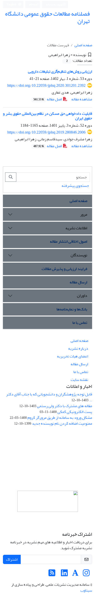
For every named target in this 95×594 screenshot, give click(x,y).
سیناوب (86, 590)
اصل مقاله (48, 99)
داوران (82, 295)
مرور (83, 214)
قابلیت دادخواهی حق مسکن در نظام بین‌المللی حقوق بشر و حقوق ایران (47, 116)
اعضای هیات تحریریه (72, 356)
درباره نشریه (78, 348)
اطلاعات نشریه (76, 228)
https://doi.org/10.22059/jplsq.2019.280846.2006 (46, 132)
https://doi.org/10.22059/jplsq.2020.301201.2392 (46, 85)
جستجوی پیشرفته (75, 185)
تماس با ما (79, 322)
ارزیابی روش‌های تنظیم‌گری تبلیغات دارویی (60, 71)
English (12, 4)
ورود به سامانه (54, 4)
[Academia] (75, 574)
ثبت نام (33, 4)
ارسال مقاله (78, 282)
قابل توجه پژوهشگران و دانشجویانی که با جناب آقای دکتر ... (49, 397)
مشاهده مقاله (81, 99)
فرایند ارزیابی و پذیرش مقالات (64, 268)
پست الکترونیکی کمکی (74, 411)
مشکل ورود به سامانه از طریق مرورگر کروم (60, 417)
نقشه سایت (79, 379)
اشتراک (12, 559)
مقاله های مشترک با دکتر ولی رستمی (64, 406)
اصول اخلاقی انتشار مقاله (68, 241)
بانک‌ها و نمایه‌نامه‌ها (72, 309)
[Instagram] (86, 574)
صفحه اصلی (83, 45)
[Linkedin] (64, 574)
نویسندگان (79, 255)
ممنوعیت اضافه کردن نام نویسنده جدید (62, 423)
